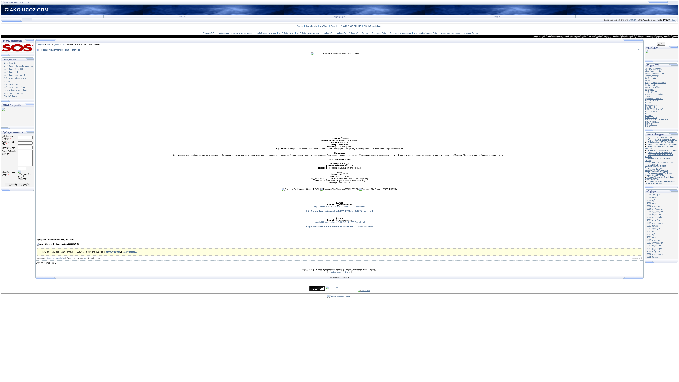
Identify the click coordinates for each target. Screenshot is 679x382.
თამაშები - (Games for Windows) (19, 66)
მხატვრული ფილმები (400, 33)
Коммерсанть (651, 105)
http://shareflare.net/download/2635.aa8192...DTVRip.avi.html (339, 226)
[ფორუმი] (660, 57)
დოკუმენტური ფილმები (425, 33)
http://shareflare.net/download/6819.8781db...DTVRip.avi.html (339, 211)
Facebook (311, 26)
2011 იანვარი (653, 220)
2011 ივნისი (652, 234)
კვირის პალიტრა (653, 69)
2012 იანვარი (653, 251)
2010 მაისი (652, 197)
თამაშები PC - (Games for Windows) (236, 33)
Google (334, 26)
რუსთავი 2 (650, 85)
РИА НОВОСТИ (652, 101)
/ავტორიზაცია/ (130, 252)
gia (85, 258)
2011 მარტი (652, 226)
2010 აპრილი (653, 195)
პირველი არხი (652, 87)
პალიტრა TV (651, 92)
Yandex (300, 26)
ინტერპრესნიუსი (653, 71)
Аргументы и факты (654, 98)
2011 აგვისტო (653, 240)
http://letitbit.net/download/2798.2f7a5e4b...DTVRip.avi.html (340, 222)
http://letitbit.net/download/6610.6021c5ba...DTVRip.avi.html (339, 207)
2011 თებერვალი (655, 223)
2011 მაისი (652, 231)
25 (63, 44)
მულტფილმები (379, 33)
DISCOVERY (651, 126)
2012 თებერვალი (655, 254)
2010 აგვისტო (653, 206)
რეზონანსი (650, 78)
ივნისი (56, 44)
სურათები (328, 33)
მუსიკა (365, 33)
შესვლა (497, 17)
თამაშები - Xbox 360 (266, 33)
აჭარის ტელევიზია (654, 94)
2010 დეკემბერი (654, 217)
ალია (648, 80)
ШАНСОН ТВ (651, 118)
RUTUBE (649, 115)
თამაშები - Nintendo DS (308, 33)
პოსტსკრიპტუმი (652, 76)
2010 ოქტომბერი (655, 212)
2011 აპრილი (653, 229)
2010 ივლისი (653, 203)
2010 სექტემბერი (655, 209)
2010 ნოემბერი (654, 214)
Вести (648, 103)
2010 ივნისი (652, 200)
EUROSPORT (651, 107)
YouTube (324, 26)
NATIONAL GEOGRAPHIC (657, 120)
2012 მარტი (652, 257)
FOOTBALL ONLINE (654, 109)
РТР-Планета (651, 111)
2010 (49, 44)
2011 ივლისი (653, 237)
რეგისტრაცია (339, 17)
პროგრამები (209, 33)
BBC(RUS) (650, 124)
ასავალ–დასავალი (654, 73)
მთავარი (182, 17)
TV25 (647, 96)
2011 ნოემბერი (654, 246)
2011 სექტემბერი (655, 243)
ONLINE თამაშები (372, 26)
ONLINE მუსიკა (471, 33)
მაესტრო (649, 89)
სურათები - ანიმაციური (348, 33)
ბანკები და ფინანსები (655, 83)
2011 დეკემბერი (654, 248)
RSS (673, 20)
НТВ (647, 113)
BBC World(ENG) (652, 122)
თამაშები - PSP (286, 33)
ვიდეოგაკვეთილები (450, 33)
